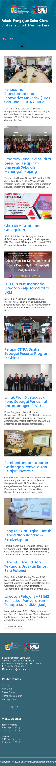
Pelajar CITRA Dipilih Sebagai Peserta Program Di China (27, 353)
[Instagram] (11, 707)
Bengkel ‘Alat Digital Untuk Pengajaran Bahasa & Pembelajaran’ (27, 535)
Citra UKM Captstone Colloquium (22, 227)
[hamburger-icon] (22, 33)
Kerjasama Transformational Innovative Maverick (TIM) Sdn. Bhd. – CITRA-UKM (27, 95)
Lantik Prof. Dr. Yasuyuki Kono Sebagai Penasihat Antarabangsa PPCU (26, 401)
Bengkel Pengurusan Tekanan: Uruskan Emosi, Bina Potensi (26, 566)
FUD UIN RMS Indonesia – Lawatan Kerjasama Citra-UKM (27, 288)
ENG (11, 39)
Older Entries (14, 626)
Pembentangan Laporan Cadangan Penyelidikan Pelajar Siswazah (26, 467)
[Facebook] (5, 707)
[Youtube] (18, 707)
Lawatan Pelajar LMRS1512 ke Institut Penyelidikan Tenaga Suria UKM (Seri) (26, 600)
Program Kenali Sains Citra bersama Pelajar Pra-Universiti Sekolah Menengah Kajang (27, 165)
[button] (22, 46)
